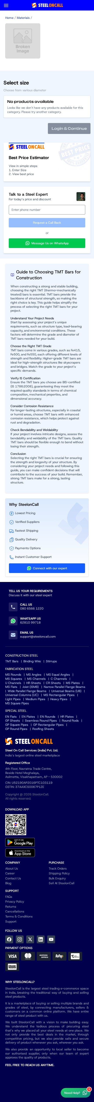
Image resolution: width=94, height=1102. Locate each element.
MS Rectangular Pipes (59, 695)
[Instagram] (20, 939)
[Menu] (6, 5)
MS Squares (13, 679)
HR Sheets (33, 683)
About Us (11, 868)
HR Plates (67, 717)
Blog (8, 883)
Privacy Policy (14, 901)
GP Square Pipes (16, 725)
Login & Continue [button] (69, 128)
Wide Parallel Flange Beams (27, 691)
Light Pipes (13, 699)
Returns (10, 907)
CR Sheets (53, 683)
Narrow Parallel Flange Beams (64, 687)
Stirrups (51, 661)
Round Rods (70, 720)
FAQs (8, 897)
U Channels (13, 683)
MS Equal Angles (58, 675)
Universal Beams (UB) (66, 691)
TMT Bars (11, 661)
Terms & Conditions (19, 916)
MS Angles (33, 675)
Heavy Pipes (58, 699)
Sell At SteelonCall (61, 883)
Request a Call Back (47, 223)
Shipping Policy (59, 873)
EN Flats (11, 717)
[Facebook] (9, 939)
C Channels (59, 679)
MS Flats (11, 687)
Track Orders (58, 868)
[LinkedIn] (41, 939)
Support (10, 921)
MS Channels (36, 679)
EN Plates (28, 717)
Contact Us (13, 878)
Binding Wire (32, 661)
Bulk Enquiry (57, 878)
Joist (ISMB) (30, 687)
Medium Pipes (35, 699)
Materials (23, 18)
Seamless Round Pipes (41, 720)
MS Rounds (13, 675)
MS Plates (73, 683)
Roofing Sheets (43, 729)
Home (9, 18)
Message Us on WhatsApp (50, 243)
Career (10, 873)
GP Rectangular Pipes (48, 725)
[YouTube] (51, 939)
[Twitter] (30, 939)
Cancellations (14, 911)
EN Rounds (47, 717)
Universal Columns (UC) (21, 695)
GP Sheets (12, 720)
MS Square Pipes (17, 703)
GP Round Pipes (16, 729)
